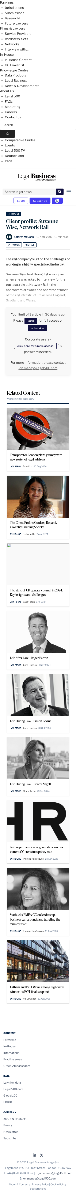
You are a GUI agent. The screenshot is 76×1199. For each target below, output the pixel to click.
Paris (8, 161)
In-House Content (18, 60)
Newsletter (10, 1131)
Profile (30, 244)
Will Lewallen (29, 998)
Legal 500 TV (15, 151)
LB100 (7, 1102)
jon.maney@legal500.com (38, 368)
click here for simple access (35, 346)
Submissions (14, 13)
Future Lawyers (16, 23)
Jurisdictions (14, 8)
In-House (7, 55)
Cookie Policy (58, 1184)
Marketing (12, 107)
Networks (12, 44)
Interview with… (16, 49)
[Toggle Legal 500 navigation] (57, 201)
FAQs (9, 101)
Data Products (15, 75)
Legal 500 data (13, 1089)
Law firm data (12, 1082)
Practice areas (12, 1059)
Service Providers (18, 34)
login (31, 320)
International (11, 1052)
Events (10, 145)
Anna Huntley (30, 665)
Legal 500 (12, 96)
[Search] (7, 134)
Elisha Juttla (29, 534)
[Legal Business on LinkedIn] (34, 1155)
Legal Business (16, 81)
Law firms (16, 466)
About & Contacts (15, 1119)
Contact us (13, 117)
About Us (7, 91)
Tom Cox (28, 466)
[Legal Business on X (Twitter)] (41, 1155)
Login (21, 201)
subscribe (37, 328)
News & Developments (22, 86)
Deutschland (14, 156)
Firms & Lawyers (12, 28)
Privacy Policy (40, 1184)
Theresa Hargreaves (33, 858)
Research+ (12, 18)
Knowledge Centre (14, 70)
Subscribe (40, 201)
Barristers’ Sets (16, 39)
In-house (14, 244)
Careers (11, 112)
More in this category (20, 398)
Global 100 (10, 1095)
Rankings (7, 2)
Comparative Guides (20, 140)
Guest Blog (29, 601)
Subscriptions (38, 1188)
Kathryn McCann (24, 236)
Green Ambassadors (16, 1065)
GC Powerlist (14, 65)
